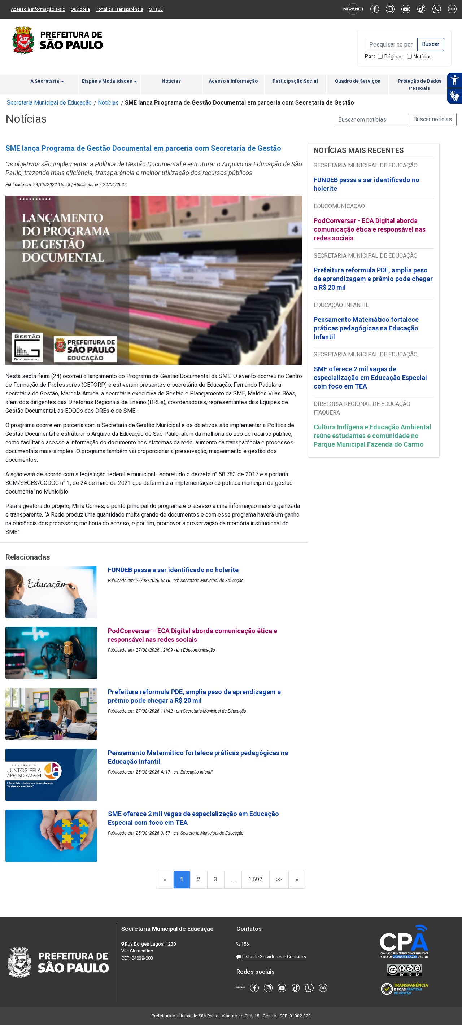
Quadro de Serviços (357, 81)
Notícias (423, 56)
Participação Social (295, 81)
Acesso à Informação (233, 81)
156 (245, 944)
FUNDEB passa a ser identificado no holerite (366, 184)
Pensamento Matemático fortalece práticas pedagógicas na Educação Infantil (366, 328)
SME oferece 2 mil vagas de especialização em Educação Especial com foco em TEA (370, 377)
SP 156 (156, 9)
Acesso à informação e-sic (38, 9)
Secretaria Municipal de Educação (49, 102)
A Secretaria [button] (45, 81)
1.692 (255, 879)
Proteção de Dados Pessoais (419, 84)
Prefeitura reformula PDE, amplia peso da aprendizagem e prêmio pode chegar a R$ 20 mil (373, 278)
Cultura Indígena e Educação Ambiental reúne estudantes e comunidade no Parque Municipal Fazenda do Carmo (372, 435)
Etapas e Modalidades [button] (107, 81)
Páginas (393, 56)
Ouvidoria (80, 9)
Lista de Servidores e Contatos (274, 956)
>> (279, 879)
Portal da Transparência (119, 9)
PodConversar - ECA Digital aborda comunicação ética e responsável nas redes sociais (370, 229)
